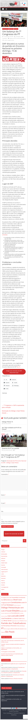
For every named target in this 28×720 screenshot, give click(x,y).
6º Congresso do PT (5, 597)
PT (2, 628)
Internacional (4, 569)
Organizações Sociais (16, 620)
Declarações (4, 554)
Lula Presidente (6, 618)
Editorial (3, 558)
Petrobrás (13, 626)
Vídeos (2, 589)
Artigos (3, 549)
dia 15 (18, 367)
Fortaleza (21, 613)
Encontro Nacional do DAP (6, 613)
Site (2, 511)
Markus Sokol (18, 618)
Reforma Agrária (7, 628)
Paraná (25, 620)
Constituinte (16, 602)
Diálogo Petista (7, 607)
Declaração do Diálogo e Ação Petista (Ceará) (13, 412)
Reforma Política (14, 628)
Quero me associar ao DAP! (14, 534)
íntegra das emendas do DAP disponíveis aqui (14, 371)
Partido (16, 28)
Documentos (5, 28)
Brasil (15, 600)
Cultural (3, 551)
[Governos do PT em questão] (14, 434)
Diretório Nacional (17, 605)
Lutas (2, 574)
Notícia (3, 580)
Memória (3, 576)
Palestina (22, 620)
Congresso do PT (12, 38)
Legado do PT (4, 571)
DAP (5, 605)
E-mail (3, 503)
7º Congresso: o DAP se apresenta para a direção (13, 406)
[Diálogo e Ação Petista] (14, 1)
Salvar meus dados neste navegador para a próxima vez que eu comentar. (13, 522)
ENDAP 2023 (4, 563)
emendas (4, 235)
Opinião (11, 28)
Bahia (5, 600)
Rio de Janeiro (21, 628)
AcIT (11, 597)
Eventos (3, 565)
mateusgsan (18, 36)
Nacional (3, 578)
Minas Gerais (8, 620)
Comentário (5, 474)
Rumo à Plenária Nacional (16, 678)
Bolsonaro (10, 600)
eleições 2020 (23, 611)
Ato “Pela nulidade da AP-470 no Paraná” (11, 428)
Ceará (20, 600)
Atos (2, 600)
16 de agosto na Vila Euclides (8, 651)
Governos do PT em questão (10, 448)
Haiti (9, 616)
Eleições (3, 560)
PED (2, 625)
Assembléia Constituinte (18, 597)
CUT (2, 605)
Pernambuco (7, 626)
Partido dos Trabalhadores (13, 623)
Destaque (10, 605)
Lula (12, 616)
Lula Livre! (19, 615)
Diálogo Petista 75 (7, 422)
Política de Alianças (21, 625)
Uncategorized (4, 587)
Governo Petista (4, 616)
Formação (3, 567)
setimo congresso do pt (9, 40)
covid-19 (23, 602)
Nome (3, 495)
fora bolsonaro (15, 613)
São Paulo (9, 631)
